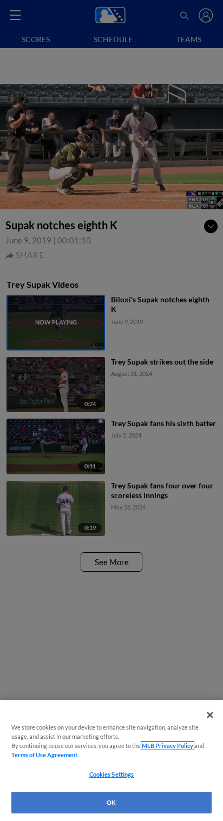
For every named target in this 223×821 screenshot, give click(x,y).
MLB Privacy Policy (167, 745)
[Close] (210, 715)
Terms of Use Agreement (44, 754)
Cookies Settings (111, 774)
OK (111, 802)
